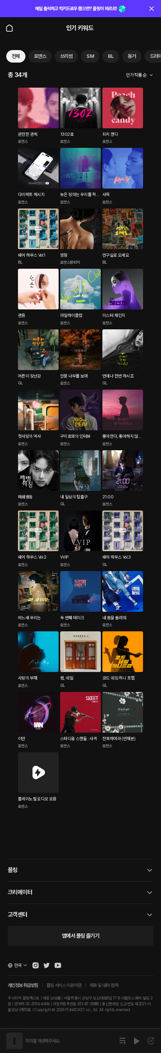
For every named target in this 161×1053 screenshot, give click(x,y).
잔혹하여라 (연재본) (118, 738)
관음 (21, 315)
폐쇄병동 (25, 497)
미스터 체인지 (113, 315)
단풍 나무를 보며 (74, 376)
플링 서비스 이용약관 (64, 985)
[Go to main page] (9, 28)
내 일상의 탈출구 (74, 497)
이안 (21, 738)
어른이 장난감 (29, 376)
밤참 (64, 255)
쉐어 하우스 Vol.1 (31, 255)
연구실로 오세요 (115, 255)
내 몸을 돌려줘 (114, 617)
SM (90, 56)
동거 (132, 56)
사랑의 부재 (27, 678)
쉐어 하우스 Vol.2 (32, 557)
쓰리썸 (66, 56)
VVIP (64, 557)
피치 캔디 (110, 134)
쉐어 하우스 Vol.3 (116, 557)
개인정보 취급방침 (23, 985)
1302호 (66, 134)
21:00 (107, 497)
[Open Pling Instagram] (35, 965)
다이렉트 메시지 (31, 194)
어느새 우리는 (29, 617)
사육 (106, 194)
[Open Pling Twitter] (46, 965)
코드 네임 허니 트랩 (118, 678)
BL (111, 56)
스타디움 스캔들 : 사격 (78, 738)
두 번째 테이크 (72, 617)
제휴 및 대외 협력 (103, 985)
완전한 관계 (27, 134)
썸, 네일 (66, 678)
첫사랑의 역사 (29, 436)
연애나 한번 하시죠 (118, 376)
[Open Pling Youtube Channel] (57, 965)
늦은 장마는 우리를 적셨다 (80, 195)
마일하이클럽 (71, 315)
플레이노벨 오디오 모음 (37, 798)
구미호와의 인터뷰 (75, 436)
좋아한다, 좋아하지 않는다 (122, 437)
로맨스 (40, 56)
